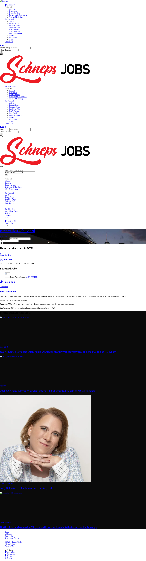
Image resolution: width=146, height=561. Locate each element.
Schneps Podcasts (6, 483)
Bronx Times (13, 23)
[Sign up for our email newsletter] (3, 45)
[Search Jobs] (1, 52)
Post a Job (3, 236)
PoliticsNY (13, 38)
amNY (11, 21)
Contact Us (9, 42)
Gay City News (14, 31)
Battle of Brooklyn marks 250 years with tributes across (48, 527)
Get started (4, 287)
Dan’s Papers (14, 29)
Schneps (9, 558)
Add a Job (11, 552)
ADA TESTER (32, 277)
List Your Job (11, 5)
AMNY (3, 386)
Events (9, 556)
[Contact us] (1, 45)
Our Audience (8, 291)
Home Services (14, 13)
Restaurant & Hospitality (18, 15)
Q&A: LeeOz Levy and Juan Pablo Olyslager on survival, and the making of (58, 351)
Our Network (9, 19)
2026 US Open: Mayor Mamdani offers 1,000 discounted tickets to (47, 390)
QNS (11, 40)
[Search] (5, 45)
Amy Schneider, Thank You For (26, 488)
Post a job (9, 281)
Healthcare (13, 11)
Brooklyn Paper (15, 25)
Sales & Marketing (16, 17)
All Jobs (12, 9)
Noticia (11, 35)
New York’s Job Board (17, 231)
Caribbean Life (14, 27)
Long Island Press (15, 33)
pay (6, 259)
